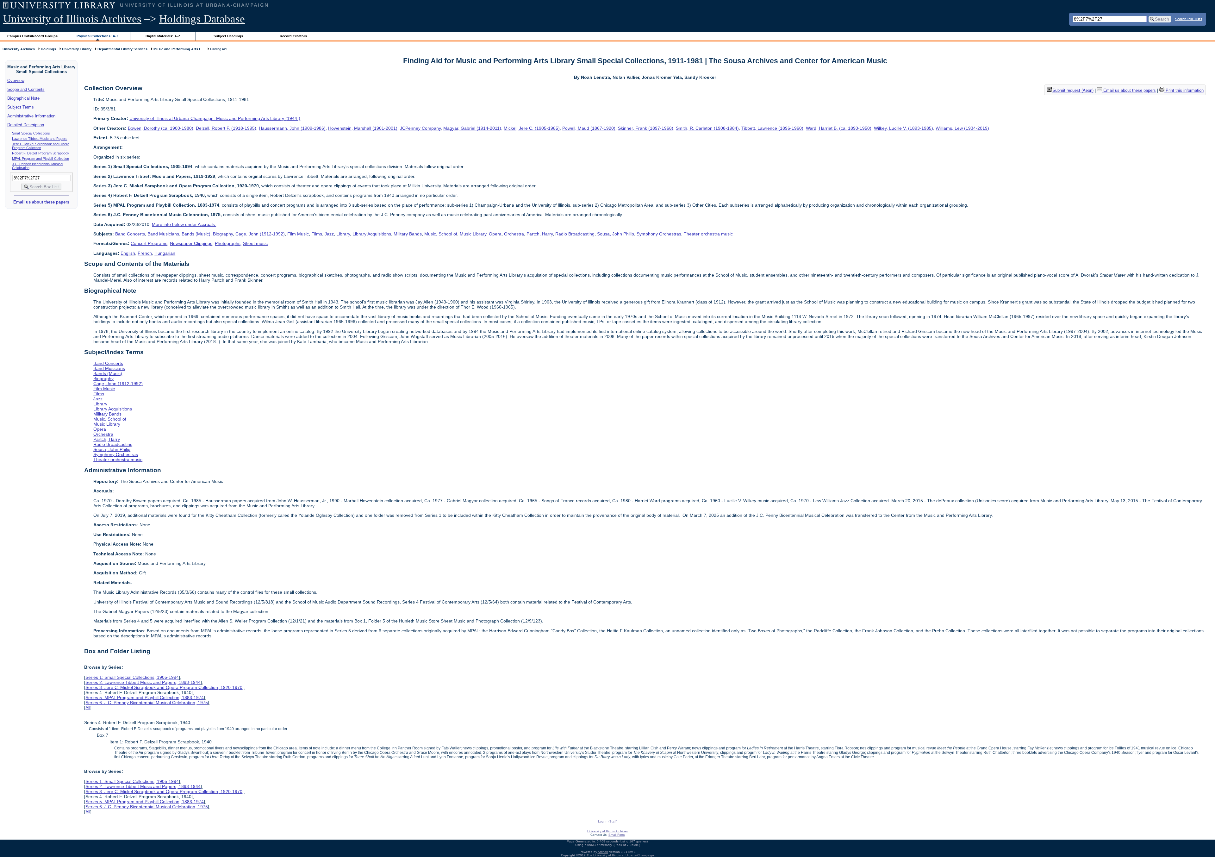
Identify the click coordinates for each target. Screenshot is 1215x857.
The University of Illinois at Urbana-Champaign (620, 855)
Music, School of (440, 233)
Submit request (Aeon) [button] (1073, 90)
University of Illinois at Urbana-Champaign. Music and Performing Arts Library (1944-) (214, 118)
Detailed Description (25, 124)
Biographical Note (23, 98)
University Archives (19, 49)
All (87, 707)
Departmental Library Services (122, 49)
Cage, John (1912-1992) (260, 233)
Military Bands (408, 233)
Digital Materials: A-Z (163, 36)
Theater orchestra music (708, 233)
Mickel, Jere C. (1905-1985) (532, 128)
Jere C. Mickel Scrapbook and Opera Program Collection (40, 146)
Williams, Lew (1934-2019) (962, 128)
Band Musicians (163, 233)
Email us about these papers (41, 202)
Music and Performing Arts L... (178, 49)
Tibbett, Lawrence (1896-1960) (772, 128)
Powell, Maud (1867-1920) (588, 128)
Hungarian (164, 253)
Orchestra (514, 233)
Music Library (473, 233)
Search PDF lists (1188, 19)
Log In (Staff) (607, 821)
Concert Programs (149, 243)
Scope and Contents (26, 89)
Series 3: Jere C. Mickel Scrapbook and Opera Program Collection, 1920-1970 (163, 687)
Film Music (298, 233)
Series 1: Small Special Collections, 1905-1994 (132, 677)
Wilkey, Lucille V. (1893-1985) (903, 128)
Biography (223, 233)
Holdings (48, 49)
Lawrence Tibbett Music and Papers (39, 139)
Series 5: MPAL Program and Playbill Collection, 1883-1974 (144, 697)
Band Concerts (130, 233)
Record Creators (293, 36)
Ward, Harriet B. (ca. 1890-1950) (838, 128)
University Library (76, 49)
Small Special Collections (31, 133)
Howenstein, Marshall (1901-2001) (362, 128)
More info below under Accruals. (184, 224)
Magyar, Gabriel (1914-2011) (472, 128)
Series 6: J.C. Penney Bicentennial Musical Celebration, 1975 (146, 702)
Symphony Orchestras (659, 233)
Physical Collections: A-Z (98, 36)
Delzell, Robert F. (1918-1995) (226, 128)
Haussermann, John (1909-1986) (292, 128)
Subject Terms (20, 107)
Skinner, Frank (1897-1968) (645, 128)
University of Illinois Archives (72, 19)
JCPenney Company (420, 128)
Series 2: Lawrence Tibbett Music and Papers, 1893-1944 (143, 682)
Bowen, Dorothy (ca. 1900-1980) (160, 128)
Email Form (616, 834)
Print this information (1184, 90)
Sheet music (255, 243)
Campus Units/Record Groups (32, 36)
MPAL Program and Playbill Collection (40, 158)
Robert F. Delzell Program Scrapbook (40, 153)
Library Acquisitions (371, 233)
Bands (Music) (196, 233)
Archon (603, 852)
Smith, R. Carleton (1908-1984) (707, 128)
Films (316, 233)
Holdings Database (202, 19)
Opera (495, 233)
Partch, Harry (539, 233)
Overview (15, 80)
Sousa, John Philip (615, 233)
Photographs (227, 243)
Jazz (329, 233)
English (128, 253)
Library (343, 233)
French (145, 253)
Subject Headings (228, 36)
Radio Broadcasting (575, 233)
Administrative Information (31, 116)
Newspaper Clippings (191, 243)
